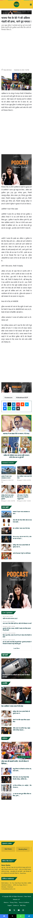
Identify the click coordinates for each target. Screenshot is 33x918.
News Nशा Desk (8, 70)
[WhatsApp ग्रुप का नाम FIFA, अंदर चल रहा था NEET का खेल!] (6, 539)
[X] (9, 404)
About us (6, 902)
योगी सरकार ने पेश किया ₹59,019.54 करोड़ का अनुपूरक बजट (22, 496)
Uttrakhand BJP (22, 397)
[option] (16, 668)
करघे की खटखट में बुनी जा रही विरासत (22, 553)
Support (10, 905)
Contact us (16, 905)
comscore (8, 397)
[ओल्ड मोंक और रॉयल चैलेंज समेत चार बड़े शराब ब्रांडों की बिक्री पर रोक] (6, 522)
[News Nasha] (16, 4)
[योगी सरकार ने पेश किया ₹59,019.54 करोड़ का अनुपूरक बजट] (24, 489)
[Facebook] (5, 404)
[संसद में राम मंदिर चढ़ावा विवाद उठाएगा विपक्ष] (6, 722)
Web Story (23, 905)
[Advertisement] (16, 49)
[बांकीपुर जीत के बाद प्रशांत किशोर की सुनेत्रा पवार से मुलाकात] (8, 489)
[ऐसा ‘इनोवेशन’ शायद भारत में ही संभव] (24, 470)
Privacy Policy (14, 902)
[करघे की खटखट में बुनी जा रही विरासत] (6, 555)
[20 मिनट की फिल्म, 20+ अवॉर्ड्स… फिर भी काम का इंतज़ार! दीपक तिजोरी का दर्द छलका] (6, 787)
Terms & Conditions (24, 902)
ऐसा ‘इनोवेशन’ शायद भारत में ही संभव (21, 528)
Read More (23, 873)
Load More (16, 648)
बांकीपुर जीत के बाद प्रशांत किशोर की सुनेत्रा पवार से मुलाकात (7, 496)
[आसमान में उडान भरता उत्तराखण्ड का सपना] (8, 470)
